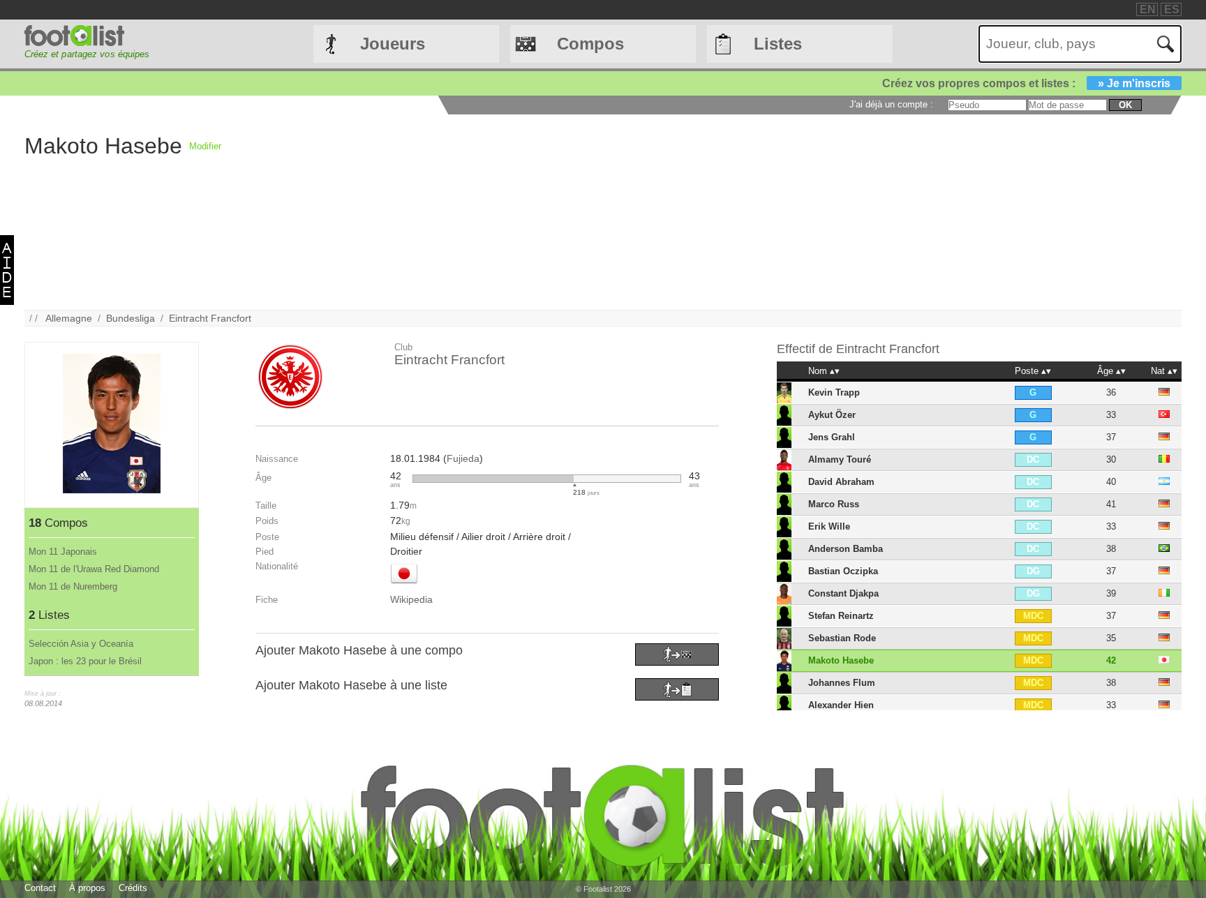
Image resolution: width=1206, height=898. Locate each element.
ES (1171, 9)
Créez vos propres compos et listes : (1026, 83)
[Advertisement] (640, 212)
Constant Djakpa (843, 593)
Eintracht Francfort (210, 318)
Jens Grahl (831, 437)
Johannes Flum (841, 683)
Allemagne (68, 318)
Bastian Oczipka (843, 571)
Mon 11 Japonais (63, 551)
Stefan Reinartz (841, 616)
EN (1148, 9)
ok (1125, 105)
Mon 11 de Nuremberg (73, 586)
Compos (590, 43)
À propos (87, 888)
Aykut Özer (832, 415)
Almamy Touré (839, 459)
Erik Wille (829, 526)
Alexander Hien (841, 705)
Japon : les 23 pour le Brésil (85, 661)
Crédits (133, 888)
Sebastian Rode (842, 638)
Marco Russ (833, 504)
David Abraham (841, 482)
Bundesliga (130, 318)
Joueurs (392, 43)
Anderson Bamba (845, 549)
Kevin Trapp (834, 392)
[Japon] (404, 584)
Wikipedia (411, 599)
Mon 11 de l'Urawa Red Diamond (94, 569)
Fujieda (463, 458)
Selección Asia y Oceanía (81, 643)
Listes (778, 43)
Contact (40, 888)
